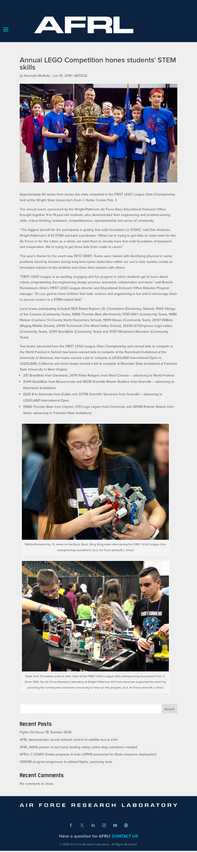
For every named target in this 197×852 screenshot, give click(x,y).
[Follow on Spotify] (126, 825)
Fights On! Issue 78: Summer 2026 (45, 732)
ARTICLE (80, 75)
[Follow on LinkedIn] (93, 825)
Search (169, 709)
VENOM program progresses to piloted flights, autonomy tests (66, 761)
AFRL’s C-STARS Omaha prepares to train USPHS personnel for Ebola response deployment (88, 754)
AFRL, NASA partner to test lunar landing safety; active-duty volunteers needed (78, 747)
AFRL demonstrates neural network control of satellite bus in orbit (68, 739)
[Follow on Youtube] (115, 825)
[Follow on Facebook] (71, 825)
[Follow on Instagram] (104, 825)
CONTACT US (125, 836)
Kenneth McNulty (37, 75)
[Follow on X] (82, 825)
